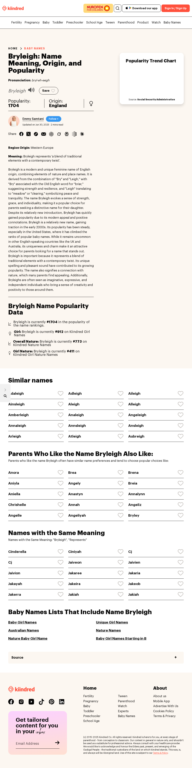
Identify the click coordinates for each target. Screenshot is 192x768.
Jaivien (134, 562)
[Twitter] (28, 134)
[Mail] (43, 134)
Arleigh (14, 436)
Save (46, 90)
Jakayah (15, 584)
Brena (133, 472)
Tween (110, 22)
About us (159, 696)
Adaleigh (16, 393)
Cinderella (17, 551)
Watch (156, 22)
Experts (123, 711)
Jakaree (75, 573)
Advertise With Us (165, 706)
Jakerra (14, 594)
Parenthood (126, 22)
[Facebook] (21, 134)
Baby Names (172, 22)
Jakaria (134, 573)
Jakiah (73, 594)
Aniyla (13, 483)
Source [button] (17, 657)
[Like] (61, 394)
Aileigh (134, 393)
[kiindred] (13, 8)
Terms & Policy (160, 753)
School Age (94, 22)
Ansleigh (136, 425)
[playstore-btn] (130, 8)
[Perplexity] (66, 134)
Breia (132, 483)
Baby (46, 22)
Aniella (14, 494)
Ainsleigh (16, 404)
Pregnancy (32, 22)
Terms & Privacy (164, 716)
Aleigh (74, 404)
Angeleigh (137, 415)
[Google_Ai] (74, 134)
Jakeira (74, 584)
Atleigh (74, 436)
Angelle (15, 515)
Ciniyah (74, 551)
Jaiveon (75, 562)
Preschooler (74, 22)
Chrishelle (17, 504)
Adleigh (75, 393)
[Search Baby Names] (5, 397)
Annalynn (136, 494)
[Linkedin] (36, 134)
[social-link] (11, 702)
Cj (130, 551)
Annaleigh (17, 425)
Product (143, 22)
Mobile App (161, 701)
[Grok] (59, 134)
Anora (13, 472)
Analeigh (76, 415)
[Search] (117, 8)
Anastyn (75, 494)
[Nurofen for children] (98, 8)
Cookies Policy (163, 711)
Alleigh (134, 404)
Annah (74, 504)
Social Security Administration (156, 99)
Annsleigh (77, 425)
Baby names (34, 48)
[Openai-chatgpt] (51, 134)
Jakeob (134, 584)
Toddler (57, 22)
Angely (74, 483)
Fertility (16, 22)
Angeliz (135, 504)
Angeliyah (77, 515)
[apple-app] (126, 8)
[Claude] (82, 134)
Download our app (145, 8)
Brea (72, 472)
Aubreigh (136, 436)
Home (13, 48)
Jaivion (14, 573)
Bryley (133, 515)
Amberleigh (18, 415)
